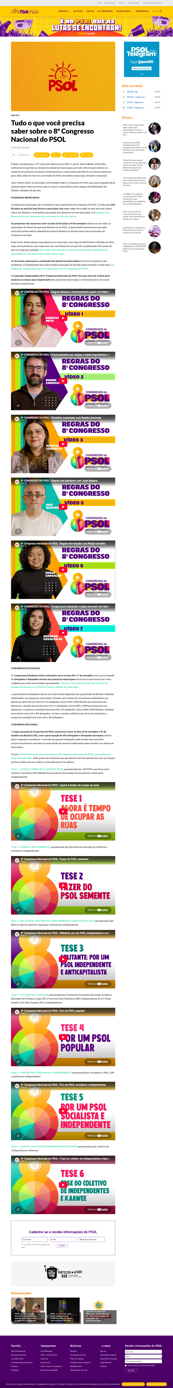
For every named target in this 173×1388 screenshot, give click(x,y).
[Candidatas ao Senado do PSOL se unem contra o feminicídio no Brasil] (155, 231)
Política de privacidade (156, 1384)
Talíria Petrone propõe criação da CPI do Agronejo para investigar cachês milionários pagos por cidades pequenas (135, 165)
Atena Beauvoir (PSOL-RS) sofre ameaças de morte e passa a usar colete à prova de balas (134, 181)
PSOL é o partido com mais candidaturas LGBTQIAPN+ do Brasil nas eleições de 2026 (61, 1317)
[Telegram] (142, 59)
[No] (170, 1384)
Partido (15, 115)
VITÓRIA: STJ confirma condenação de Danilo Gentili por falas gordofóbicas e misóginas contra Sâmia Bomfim (134, 199)
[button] (157, 11)
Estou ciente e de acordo (133, 1384)
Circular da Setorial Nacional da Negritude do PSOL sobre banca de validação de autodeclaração (97, 1316)
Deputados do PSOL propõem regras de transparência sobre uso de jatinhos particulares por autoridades (135, 147)
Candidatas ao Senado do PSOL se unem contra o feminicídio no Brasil (134, 230)
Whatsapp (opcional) (88, 1239)
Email (53, 1239)
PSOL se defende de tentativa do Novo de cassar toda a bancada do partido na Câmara (25, 1317)
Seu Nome (27, 1239)
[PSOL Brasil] (25, 11)
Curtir (157, 92)
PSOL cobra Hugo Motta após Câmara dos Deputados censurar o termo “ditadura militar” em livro (135, 130)
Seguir (157, 97)
